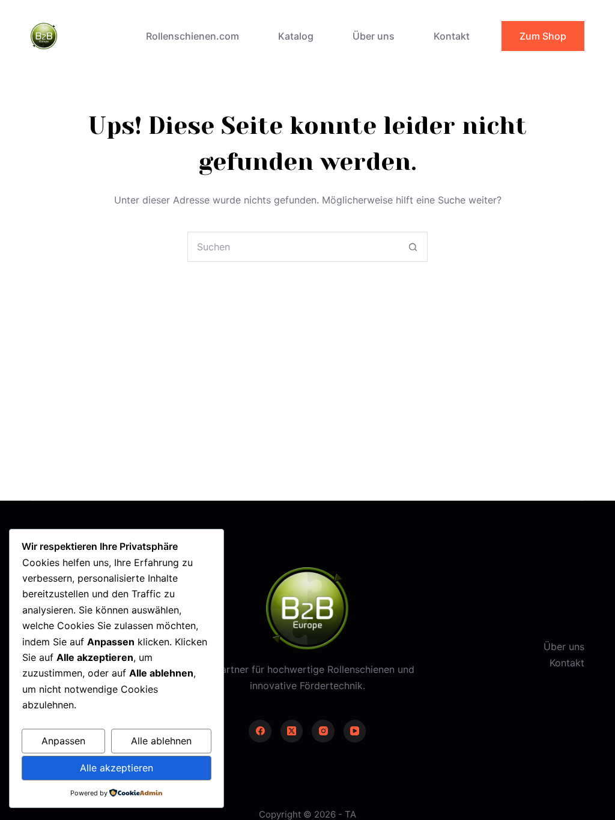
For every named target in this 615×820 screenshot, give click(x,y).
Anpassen (63, 741)
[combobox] (293, 247)
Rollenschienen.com (192, 36)
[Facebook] (260, 731)
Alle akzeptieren (116, 768)
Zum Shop (543, 36)
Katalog (296, 36)
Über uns (374, 36)
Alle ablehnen (161, 741)
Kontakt (452, 36)
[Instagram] (323, 731)
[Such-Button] (412, 246)
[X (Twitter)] (291, 731)
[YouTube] (355, 731)
